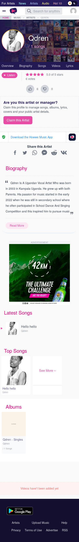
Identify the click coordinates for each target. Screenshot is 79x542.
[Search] (29, 11)
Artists (30, 17)
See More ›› (47, 370)
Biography (25, 66)
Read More (17, 225)
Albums (14, 406)
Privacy (16, 530)
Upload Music (40, 523)
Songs (42, 66)
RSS (65, 530)
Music (17, 17)
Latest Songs (18, 312)
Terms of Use (33, 530)
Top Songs (15, 350)
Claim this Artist (18, 120)
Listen (11, 75)
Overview (8, 66)
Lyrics (69, 66)
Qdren (45, 17)
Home (5, 17)
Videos (56, 66)
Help (64, 523)
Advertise (52, 530)
